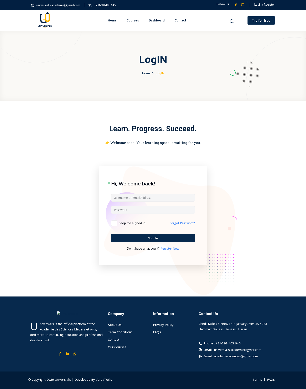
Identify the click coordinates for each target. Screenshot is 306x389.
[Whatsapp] (75, 354)
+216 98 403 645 (105, 5)
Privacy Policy (163, 325)
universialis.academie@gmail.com (58, 5)
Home (112, 20)
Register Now (169, 248)
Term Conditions (120, 332)
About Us (115, 325)
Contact (180, 20)
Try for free (261, 20)
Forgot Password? (182, 223)
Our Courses (117, 347)
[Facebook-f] (60, 354)
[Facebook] (235, 4)
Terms (257, 379)
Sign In (153, 238)
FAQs (157, 332)
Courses (133, 20)
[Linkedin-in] (67, 354)
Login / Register (264, 5)
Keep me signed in (132, 223)
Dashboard (157, 20)
